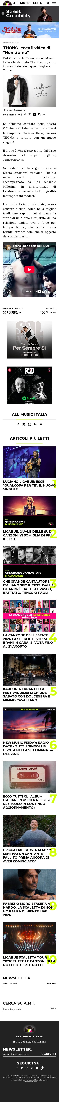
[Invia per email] (44, 114)
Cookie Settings (50, 1077)
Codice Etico (44, 1076)
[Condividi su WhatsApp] (20, 114)
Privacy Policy (8, 1077)
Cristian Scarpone (15, 110)
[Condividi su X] (29, 114)
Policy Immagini (35, 1077)
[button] (39, 114)
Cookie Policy (21, 1077)
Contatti (34, 1076)
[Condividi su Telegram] (34, 114)
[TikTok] (42, 1068)
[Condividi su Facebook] (25, 114)
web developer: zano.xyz (29, 1081)
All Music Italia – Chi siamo (18, 1076)
